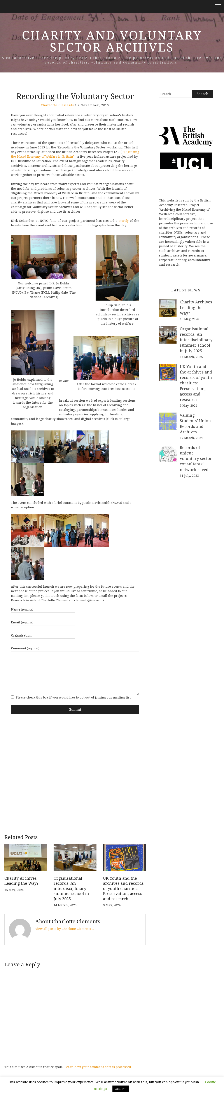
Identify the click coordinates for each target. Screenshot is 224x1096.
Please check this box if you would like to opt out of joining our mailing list (73, 697)
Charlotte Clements (57, 105)
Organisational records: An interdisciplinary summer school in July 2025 (71, 888)
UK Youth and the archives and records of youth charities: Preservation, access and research (123, 888)
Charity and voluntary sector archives (112, 41)
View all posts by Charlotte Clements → (65, 929)
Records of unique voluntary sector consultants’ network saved (196, 458)
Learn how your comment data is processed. (98, 1067)
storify (124, 220)
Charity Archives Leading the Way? (196, 307)
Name (22, 609)
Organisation (21, 635)
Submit (75, 709)
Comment (25, 648)
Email (22, 622)
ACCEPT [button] (120, 1089)
